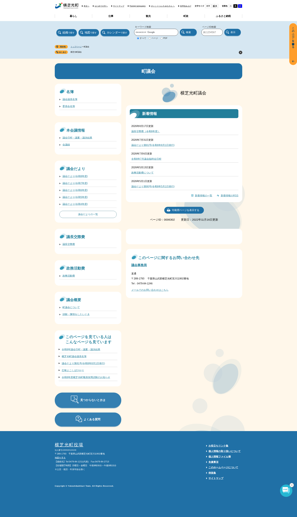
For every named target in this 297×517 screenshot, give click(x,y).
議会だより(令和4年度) (75, 204)
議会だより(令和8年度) (75, 176)
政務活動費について (142, 172)
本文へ (86, 6)
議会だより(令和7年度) (75, 183)
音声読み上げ (185, 6)
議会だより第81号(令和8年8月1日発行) (152, 145)
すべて (143, 38)
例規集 (212, 472)
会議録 (66, 144)
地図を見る (60, 457)
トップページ (76, 47)
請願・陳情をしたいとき (76, 314)
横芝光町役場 (69, 444)
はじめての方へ (101, 6)
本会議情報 (75, 130)
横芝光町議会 (76, 52)
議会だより (75, 169)
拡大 (215, 6)
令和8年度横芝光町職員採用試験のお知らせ (86, 377)
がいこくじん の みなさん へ (163, 6)
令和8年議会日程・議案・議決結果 (81, 349)
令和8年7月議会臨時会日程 (146, 159)
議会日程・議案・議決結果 (77, 137)
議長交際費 (75, 237)
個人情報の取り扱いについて (225, 451)
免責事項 (213, 462)
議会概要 (73, 300)
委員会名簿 (68, 106)
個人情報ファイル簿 (220, 456)
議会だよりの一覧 (88, 214)
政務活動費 (75, 268)
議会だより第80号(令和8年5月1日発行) (152, 186)
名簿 (70, 92)
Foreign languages (138, 6)
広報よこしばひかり (73, 370)
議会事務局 (139, 265)
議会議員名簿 (69, 99)
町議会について (71, 307)
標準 (208, 6)
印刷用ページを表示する (185, 210)
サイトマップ (118, 6)
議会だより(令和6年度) (75, 190)
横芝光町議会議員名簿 (74, 356)
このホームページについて (223, 467)
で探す (68, 32)
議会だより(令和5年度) (75, 197)
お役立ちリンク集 (218, 445)
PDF (165, 38)
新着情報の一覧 (203, 195)
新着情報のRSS (229, 195)
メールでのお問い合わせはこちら (149, 290)
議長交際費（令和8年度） (145, 131)
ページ (154, 38)
